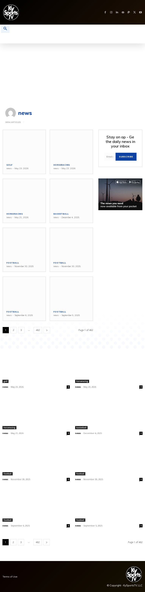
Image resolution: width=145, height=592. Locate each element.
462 (38, 330)
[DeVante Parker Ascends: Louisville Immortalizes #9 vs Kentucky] (24, 243)
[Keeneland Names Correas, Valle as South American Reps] (24, 194)
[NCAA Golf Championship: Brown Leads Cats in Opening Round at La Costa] (24, 145)
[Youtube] (140, 12)
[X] (135, 12)
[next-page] (47, 330)
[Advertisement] (72, 71)
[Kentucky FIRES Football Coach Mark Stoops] (71, 243)
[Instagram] (111, 12)
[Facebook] (105, 12)
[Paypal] (129, 12)
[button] (5, 29)
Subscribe (126, 156)
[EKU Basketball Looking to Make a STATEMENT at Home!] (71, 194)
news (9, 168)
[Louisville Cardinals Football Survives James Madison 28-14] (24, 292)
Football (12, 263)
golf (9, 165)
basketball (61, 214)
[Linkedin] (117, 12)
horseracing (61, 165)
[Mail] (123, 12)
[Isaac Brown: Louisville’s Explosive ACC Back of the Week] (71, 292)
